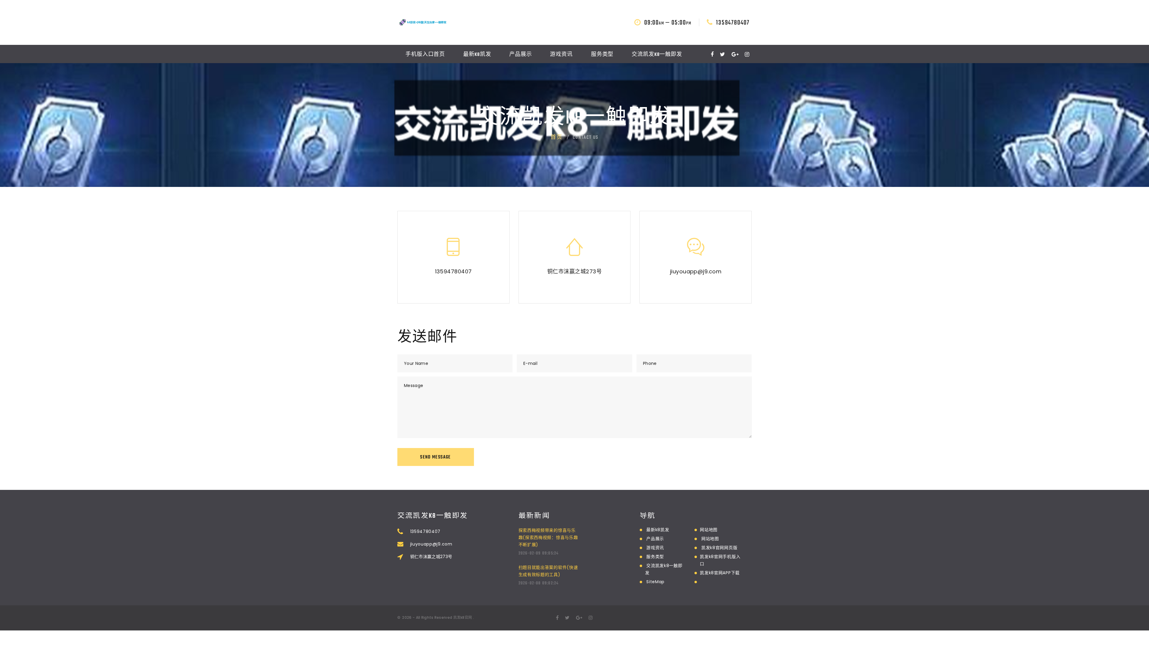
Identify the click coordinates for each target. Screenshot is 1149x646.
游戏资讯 (561, 55)
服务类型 (602, 55)
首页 (557, 137)
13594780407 (733, 22)
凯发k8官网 (462, 617)
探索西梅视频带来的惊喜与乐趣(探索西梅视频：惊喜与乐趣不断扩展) (548, 537)
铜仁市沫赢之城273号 (574, 271)
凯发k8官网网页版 (719, 548)
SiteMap (655, 582)
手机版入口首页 (425, 55)
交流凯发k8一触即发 (657, 55)
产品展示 (520, 55)
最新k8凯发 (477, 55)
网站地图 (709, 530)
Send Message (435, 457)
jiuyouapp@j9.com (695, 271)
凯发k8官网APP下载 (720, 573)
